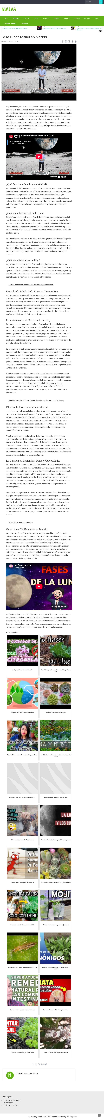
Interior (56, 18)
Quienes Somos (10, 24)
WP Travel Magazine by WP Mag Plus (62, 1117)
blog (16, 41)
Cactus (26, 18)
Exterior (46, 18)
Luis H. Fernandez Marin (27, 1073)
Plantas (15, 18)
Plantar (66, 18)
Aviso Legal (8, 1103)
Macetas (87, 18)
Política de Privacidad (12, 1100)
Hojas (76, 18)
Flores (36, 18)
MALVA (9, 9)
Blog (96, 18)
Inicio (6, 18)
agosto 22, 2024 (8, 41)
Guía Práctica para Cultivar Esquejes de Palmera (89, 29)
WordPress (41, 1117)
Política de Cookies (11, 1105)
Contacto (24, 24)
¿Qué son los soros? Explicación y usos (54, 28)
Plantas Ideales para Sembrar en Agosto (15, 28)
